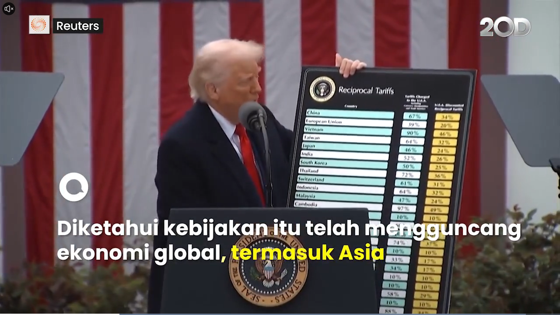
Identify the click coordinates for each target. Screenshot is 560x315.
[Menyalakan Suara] (8, 8)
